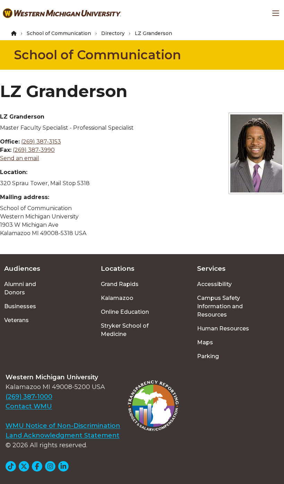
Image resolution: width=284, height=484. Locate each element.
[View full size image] (256, 153)
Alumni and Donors (20, 288)
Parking (208, 356)
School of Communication (59, 33)
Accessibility (214, 284)
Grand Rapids (120, 284)
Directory (113, 33)
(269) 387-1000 (29, 396)
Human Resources (223, 328)
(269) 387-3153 (41, 141)
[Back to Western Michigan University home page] (62, 13)
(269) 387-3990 (34, 150)
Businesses (20, 306)
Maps (205, 342)
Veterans (16, 320)
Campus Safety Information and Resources (220, 306)
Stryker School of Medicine (125, 329)
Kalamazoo (117, 298)
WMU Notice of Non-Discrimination (63, 426)
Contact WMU (29, 406)
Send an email (19, 158)
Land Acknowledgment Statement (62, 435)
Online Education (125, 312)
